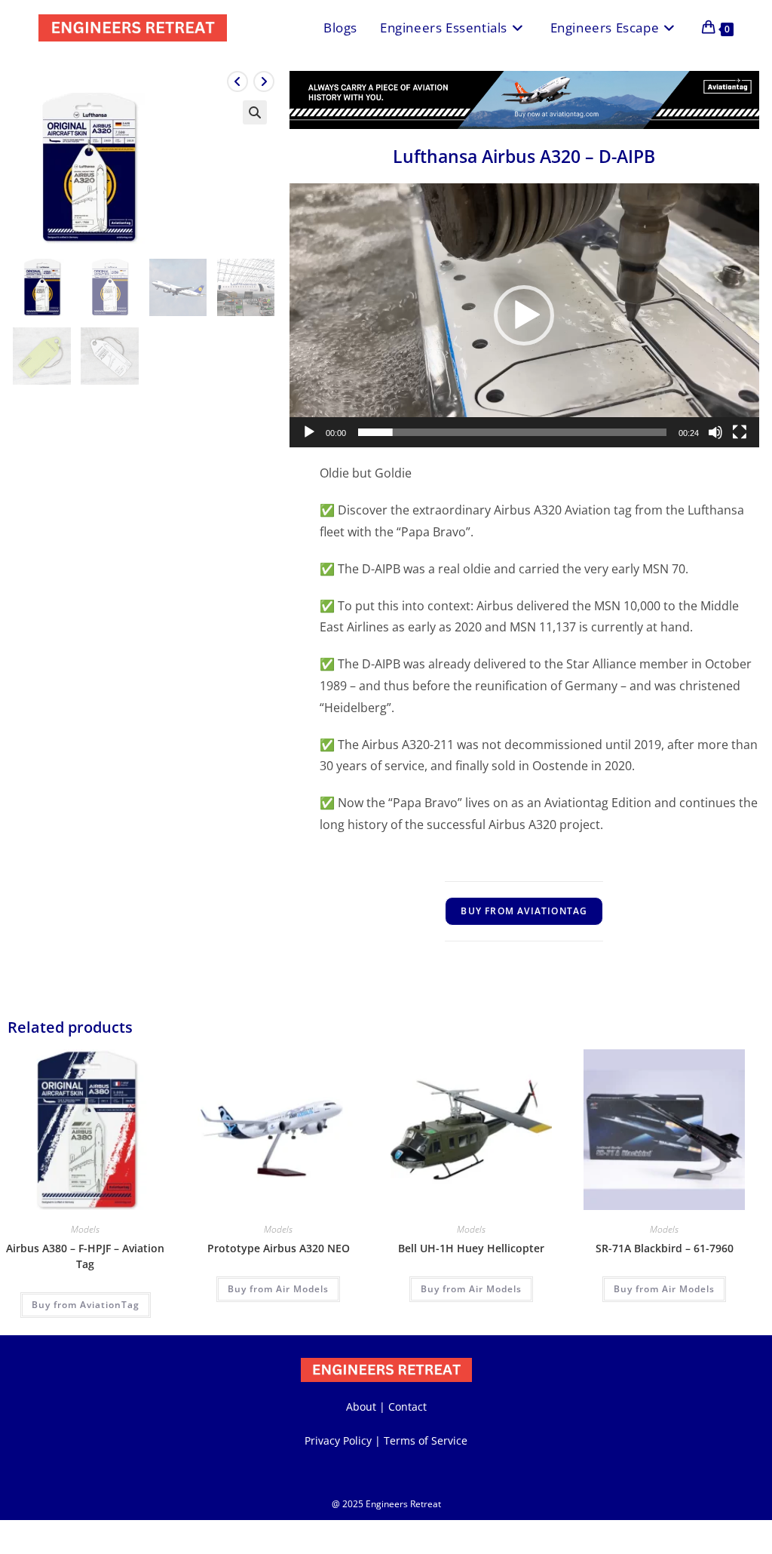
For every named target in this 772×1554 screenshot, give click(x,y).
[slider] (512, 432)
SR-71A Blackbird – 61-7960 (665, 1248)
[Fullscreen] (739, 432)
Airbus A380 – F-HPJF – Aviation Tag (85, 1256)
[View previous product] (237, 81)
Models (85, 1229)
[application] (524, 315)
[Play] (309, 432)
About (361, 1406)
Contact (407, 1406)
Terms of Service (425, 1440)
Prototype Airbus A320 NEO (278, 1248)
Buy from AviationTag (524, 910)
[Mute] (715, 432)
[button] (255, 112)
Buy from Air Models (278, 1288)
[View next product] (263, 81)
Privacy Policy (338, 1440)
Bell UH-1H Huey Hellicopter (471, 1248)
